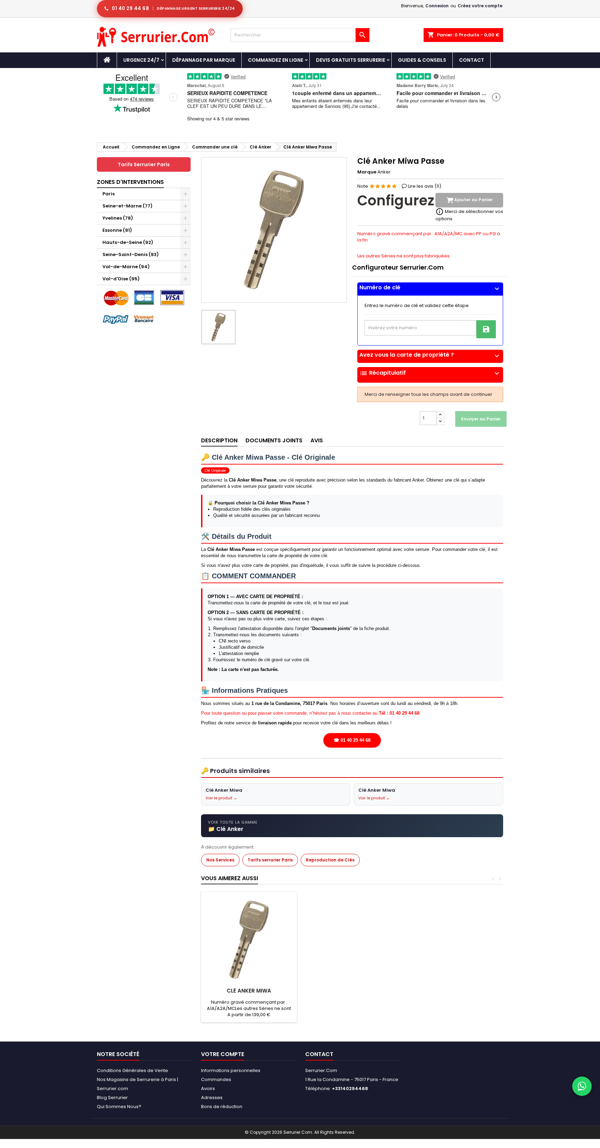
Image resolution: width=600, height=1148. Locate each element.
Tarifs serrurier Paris (270, 860)
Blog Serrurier (112, 1097)
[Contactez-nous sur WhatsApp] (582, 1086)
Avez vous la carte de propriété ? (430, 355)
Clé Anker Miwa (249, 990)
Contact (471, 60)
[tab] (430, 289)
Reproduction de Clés (330, 860)
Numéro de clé (430, 287)
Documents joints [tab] (273, 440)
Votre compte (222, 1054)
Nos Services (220, 860)
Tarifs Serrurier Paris (144, 164)
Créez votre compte (480, 6)
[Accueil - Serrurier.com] (107, 60)
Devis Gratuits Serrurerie (350, 60)
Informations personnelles (230, 1070)
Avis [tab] (316, 440)
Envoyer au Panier (481, 419)
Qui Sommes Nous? (119, 1106)
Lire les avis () (424, 186)
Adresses (212, 1097)
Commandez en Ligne (275, 60)
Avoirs (208, 1088)
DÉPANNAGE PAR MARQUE (203, 60)
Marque (366, 172)
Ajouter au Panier (473, 200)
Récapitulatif (430, 373)
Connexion (437, 6)
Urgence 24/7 (141, 60)
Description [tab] (219, 440)
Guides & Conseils (422, 60)
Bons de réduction (221, 1106)
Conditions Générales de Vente (132, 1070)
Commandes (216, 1079)
